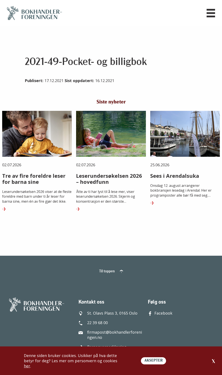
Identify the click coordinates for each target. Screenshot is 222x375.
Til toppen (107, 271)
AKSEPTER (153, 361)
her (27, 366)
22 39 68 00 (97, 322)
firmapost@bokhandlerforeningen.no (114, 335)
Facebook (163, 313)
